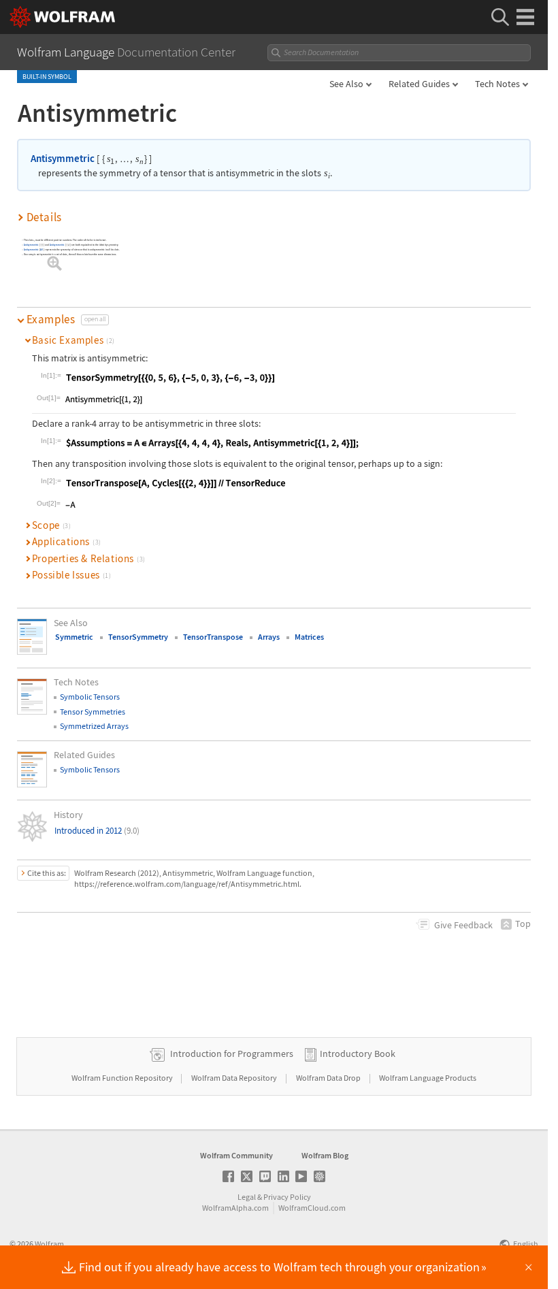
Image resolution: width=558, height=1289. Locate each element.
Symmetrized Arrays (94, 726)
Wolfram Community (236, 1155)
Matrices (309, 637)
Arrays (269, 637)
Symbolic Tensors (90, 696)
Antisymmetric (63, 158)
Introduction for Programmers (231, 1053)
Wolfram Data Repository (234, 1078)
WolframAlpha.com (235, 1208)
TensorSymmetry (138, 637)
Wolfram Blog (324, 1155)
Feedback (463, 925)
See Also (346, 84)
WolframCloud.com (312, 1208)
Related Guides (419, 84)
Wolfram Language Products (427, 1078)
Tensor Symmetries (92, 711)
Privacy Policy (287, 1197)
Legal (246, 1197)
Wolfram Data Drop (329, 1078)
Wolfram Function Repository (122, 1078)
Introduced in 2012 (97, 830)
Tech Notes (497, 84)
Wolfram (49, 1244)
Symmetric (74, 637)
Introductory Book (357, 1053)
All (42, 250)
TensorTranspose (213, 637)
